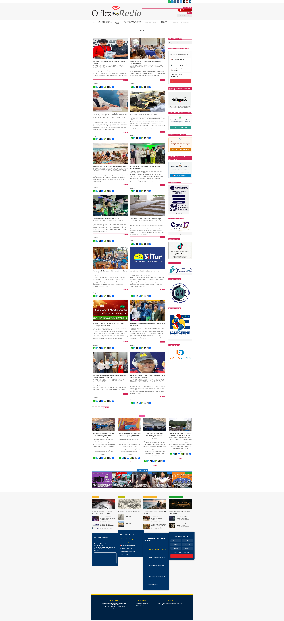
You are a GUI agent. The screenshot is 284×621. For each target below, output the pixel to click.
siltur (140, 223)
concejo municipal (150, 117)
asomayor (99, 66)
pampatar (124, 170)
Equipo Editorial (124, 554)
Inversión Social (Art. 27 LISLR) (157, 549)
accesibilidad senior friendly (147, 221)
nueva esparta (157, 66)
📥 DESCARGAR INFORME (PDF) (180, 175)
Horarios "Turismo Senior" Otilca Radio (152, 380)
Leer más (125, 80)
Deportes (129, 473)
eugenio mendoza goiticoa (136, 172)
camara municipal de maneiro (146, 328)
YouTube (187, 540)
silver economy (108, 329)
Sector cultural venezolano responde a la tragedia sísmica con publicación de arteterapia (129, 435)
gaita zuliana (113, 221)
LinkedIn (187, 548)
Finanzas (121, 65)
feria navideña (114, 328)
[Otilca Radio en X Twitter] (181, 1)
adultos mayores (97, 169)
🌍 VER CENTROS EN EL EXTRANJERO (180, 149)
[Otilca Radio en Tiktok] (184, 1)
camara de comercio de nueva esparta (110, 66)
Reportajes (157, 116)
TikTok (176, 548)
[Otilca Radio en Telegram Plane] (172, 1)
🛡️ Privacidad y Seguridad (142, 605)
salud (121, 118)
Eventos (157, 170)
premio (144, 172)
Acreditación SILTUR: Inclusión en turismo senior (144, 271)
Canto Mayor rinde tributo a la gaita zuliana (106, 219)
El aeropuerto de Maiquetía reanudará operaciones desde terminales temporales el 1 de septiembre (103, 435)
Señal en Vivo (185, 10)
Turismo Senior (147, 275)
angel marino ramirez (135, 66)
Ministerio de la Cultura (155, 571)
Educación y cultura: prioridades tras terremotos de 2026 (107, 526)
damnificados (101, 118)
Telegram (176, 544)
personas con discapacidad (158, 118)
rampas (137, 223)
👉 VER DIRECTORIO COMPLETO (180, 81)
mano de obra (133, 118)
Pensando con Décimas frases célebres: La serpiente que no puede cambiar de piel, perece (158, 526)
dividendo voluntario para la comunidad (152, 171)
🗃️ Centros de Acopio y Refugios (179, 65)
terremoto (95, 120)
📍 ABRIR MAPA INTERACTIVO (180, 127)
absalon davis (137, 221)
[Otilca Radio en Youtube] (187, 1)
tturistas (95, 171)
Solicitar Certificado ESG (181, 556)
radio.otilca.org (153, 381)
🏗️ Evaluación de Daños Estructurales (177, 69)
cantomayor (107, 221)
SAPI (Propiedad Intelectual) (156, 565)
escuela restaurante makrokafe (113, 169)
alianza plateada (134, 171)
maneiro (113, 170)
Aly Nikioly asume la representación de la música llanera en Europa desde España (142, 485)
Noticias (159, 220)
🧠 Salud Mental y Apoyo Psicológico (177, 60)
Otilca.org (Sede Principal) (127, 539)
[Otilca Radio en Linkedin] (190, 1)
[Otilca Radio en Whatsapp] (169, 1)
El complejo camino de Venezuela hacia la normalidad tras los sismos (107, 518)
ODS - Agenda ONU (154, 584)
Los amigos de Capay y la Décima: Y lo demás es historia (157, 518)
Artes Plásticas (188, 473)
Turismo (120, 168)
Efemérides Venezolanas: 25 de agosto (129, 511)
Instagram (175, 540)
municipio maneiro (141, 118)
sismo (124, 118)
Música (156, 65)
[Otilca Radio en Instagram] (175, 1)
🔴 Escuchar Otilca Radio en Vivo (128, 545)
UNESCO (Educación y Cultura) (157, 576)
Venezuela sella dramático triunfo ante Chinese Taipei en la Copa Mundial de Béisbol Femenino (162, 485)
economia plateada (106, 328)
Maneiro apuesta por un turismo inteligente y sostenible (109, 166)
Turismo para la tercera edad (144, 382)
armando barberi (134, 380)
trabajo (132, 119)
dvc (163, 171)
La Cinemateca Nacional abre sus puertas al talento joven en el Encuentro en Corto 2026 (101, 485)
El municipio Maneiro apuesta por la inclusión (143, 114)
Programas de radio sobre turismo (141, 381)
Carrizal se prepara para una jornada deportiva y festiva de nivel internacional (122, 485)
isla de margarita (101, 67)
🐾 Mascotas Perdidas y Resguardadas (177, 75)
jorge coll (95, 329)
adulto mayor (137, 117)
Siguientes (106, 407)
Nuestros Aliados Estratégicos (157, 557)
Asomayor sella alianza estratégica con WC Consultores (110, 271)
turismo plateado (106, 171)
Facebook (187, 544)
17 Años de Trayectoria (126, 548)
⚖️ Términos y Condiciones (142, 603)
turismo (100, 171)
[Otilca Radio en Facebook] (178, 1)
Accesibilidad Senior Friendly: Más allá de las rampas (146, 219)
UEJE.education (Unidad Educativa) (129, 542)
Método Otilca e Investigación (127, 551)
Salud (118, 117)
